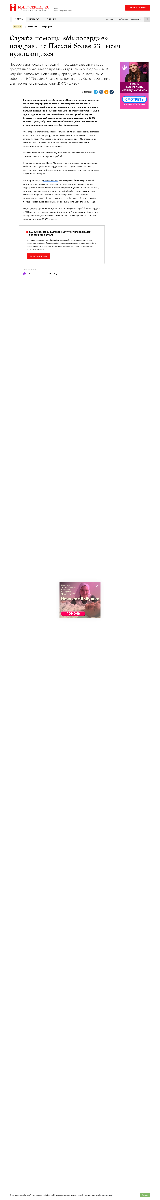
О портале (109, 19)
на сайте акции (50, 180)
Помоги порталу (138, 7)
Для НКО (51, 19)
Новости (32, 26)
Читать (19, 19)
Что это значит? (107, 1195)
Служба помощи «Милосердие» (129, 19)
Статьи (17, 26)
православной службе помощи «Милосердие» (56, 100)
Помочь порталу (38, 256)
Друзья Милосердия (30, 270)
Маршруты (47, 26)
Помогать (34, 19)
